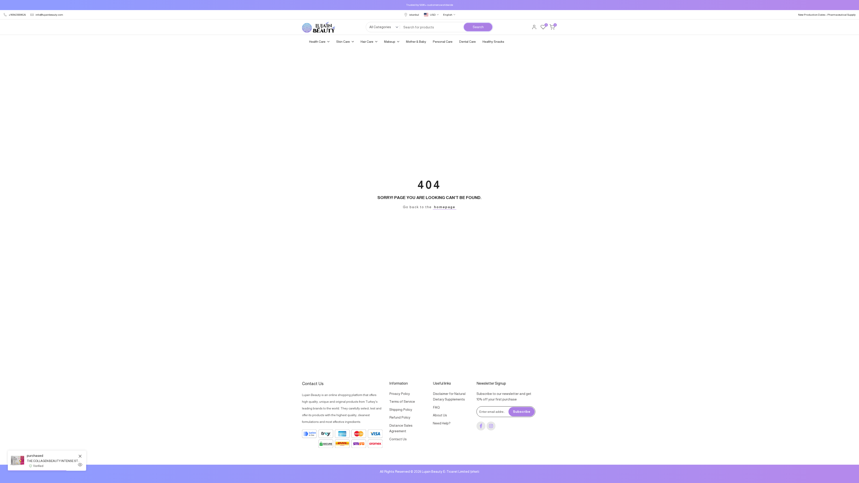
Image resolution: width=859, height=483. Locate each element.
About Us (440, 415)
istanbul (414, 14)
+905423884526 (17, 14)
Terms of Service (402, 401)
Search (478, 27)
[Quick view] (80, 464)
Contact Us (398, 439)
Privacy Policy (399, 394)
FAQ (436, 407)
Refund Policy (399, 417)
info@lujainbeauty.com (49, 14)
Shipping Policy (400, 409)
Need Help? (442, 423)
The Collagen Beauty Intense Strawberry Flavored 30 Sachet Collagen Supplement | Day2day (53, 461)
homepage (444, 207)
